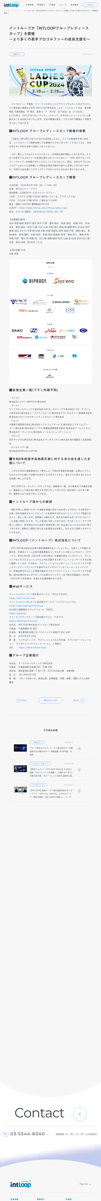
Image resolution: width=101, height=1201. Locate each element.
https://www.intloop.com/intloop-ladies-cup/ (43, 208)
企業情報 (30, 5)
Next (76, 700)
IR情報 (52, 5)
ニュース (63, 5)
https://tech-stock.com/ (22, 598)
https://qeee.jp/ (17, 613)
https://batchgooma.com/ (23, 621)
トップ (6, 10)
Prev (24, 700)
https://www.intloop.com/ (34, 647)
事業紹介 (41, 5)
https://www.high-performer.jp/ (26, 606)
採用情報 (74, 5)
